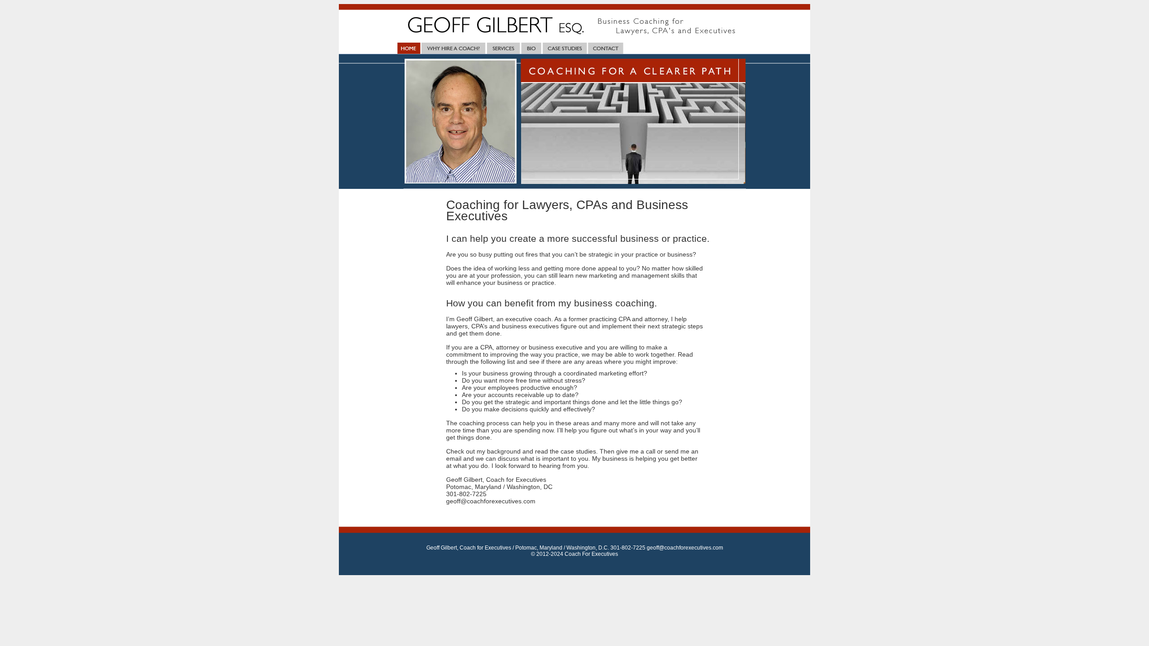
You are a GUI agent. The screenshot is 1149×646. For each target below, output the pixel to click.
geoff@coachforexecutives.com (685, 548)
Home (408, 48)
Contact (606, 48)
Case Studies (565, 48)
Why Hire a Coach (453, 48)
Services (503, 48)
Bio (531, 48)
